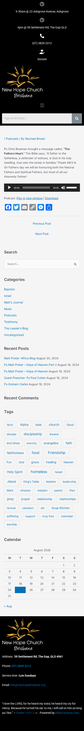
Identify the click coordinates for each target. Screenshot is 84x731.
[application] (42, 188)
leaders (51, 481)
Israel (7, 295)
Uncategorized (14, 335)
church (54, 425)
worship (12, 524)
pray (10, 499)
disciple (11, 434)
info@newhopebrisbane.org (27, 685)
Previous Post (42, 223)
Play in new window (30, 198)
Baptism (9, 289)
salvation (28, 508)
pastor (58, 490)
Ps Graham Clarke (16, 384)
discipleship (33, 434)
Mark (10, 490)
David (70, 424)
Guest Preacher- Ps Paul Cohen (25, 378)
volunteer (67, 516)
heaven (68, 462)
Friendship (56, 453)
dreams (54, 434)
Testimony (11, 321)
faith (69, 443)
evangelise (51, 443)
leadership (69, 481)
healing (51, 462)
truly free (48, 516)
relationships (67, 499)
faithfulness (15, 453)
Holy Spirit (15, 472)
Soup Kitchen (61, 508)
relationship (44, 499)
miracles (25, 490)
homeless (39, 472)
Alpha (24, 425)
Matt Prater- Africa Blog (19, 358)
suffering (12, 516)
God (21, 462)
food (35, 453)
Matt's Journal (13, 302)
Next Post (42, 233)
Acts (10, 424)
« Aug (8, 606)
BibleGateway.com (67, 712)
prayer (25, 499)
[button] (42, 105)
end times (13, 443)
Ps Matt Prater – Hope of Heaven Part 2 (30, 364)
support (30, 516)
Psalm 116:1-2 (25, 712)
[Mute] (63, 188)
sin (42, 508)
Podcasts (12, 138)
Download (51, 198)
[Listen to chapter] (36, 712)
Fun (9, 462)
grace (35, 462)
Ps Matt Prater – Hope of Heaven (26, 371)
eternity (32, 443)
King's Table (31, 481)
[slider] (72, 187)
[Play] (9, 188)
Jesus (11, 481)
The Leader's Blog (16, 328)
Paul (72, 490)
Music (8, 309)
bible (38, 424)
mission (42, 490)
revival (11, 508)
